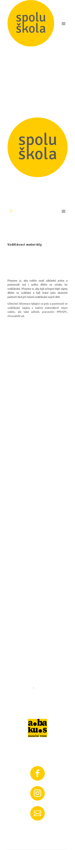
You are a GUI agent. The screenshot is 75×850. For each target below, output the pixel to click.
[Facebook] (37, 605)
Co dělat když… (23, 245)
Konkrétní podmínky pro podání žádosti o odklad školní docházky (37, 516)
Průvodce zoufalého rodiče (32, 183)
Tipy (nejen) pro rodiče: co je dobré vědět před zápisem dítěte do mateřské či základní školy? (36, 311)
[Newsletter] (37, 645)
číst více (16, 188)
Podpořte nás (37, 20)
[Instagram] (37, 625)
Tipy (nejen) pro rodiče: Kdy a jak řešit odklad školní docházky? (37, 450)
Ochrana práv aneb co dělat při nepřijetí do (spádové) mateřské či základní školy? (36, 381)
